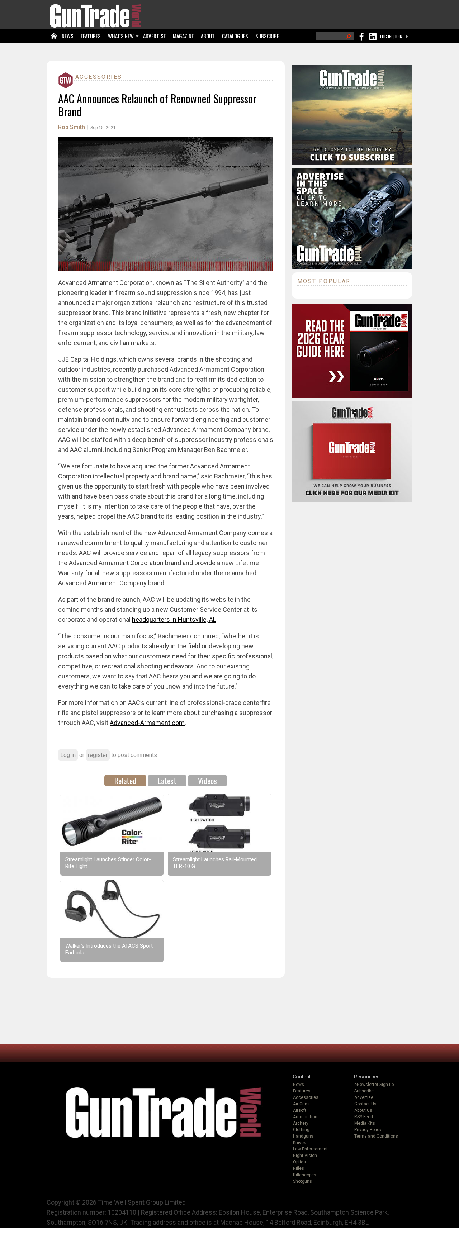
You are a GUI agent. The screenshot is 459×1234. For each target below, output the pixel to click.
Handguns (303, 1136)
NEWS (68, 36)
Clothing (301, 1129)
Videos (207, 780)
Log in (68, 755)
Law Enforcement (310, 1149)
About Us (363, 1110)
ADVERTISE (154, 36)
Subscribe (364, 1091)
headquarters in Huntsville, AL (174, 619)
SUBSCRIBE (267, 36)
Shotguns (302, 1181)
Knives (299, 1142)
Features (302, 1091)
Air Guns (301, 1103)
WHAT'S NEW (121, 36)
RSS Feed (363, 1116)
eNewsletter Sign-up (374, 1084)
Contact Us (365, 1103)
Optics (299, 1161)
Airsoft (299, 1110)
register (98, 755)
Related (125, 780)
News (298, 1084)
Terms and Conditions (376, 1136)
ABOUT (208, 36)
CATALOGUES (235, 36)
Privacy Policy (368, 1129)
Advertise (363, 1097)
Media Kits (364, 1123)
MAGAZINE (183, 36)
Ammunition (305, 1116)
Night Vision (305, 1155)
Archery (300, 1123)
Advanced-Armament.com (147, 722)
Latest (167, 780)
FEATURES (91, 36)
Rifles (298, 1168)
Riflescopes (304, 1174)
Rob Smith (71, 127)
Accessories (98, 76)
